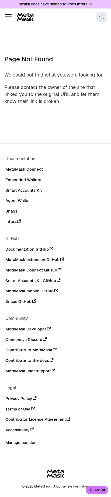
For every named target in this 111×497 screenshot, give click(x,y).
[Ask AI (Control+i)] (97, 490)
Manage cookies (20, 442)
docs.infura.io (79, 4)
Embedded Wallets (23, 179)
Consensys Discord (23, 339)
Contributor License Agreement (35, 419)
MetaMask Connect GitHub (31, 270)
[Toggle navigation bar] (8, 17)
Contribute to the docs (27, 360)
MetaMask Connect (24, 169)
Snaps (11, 211)
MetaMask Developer (25, 329)
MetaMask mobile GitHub (29, 291)
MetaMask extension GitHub (32, 259)
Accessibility (17, 430)
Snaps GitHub (18, 301)
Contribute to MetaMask (28, 349)
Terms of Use (17, 409)
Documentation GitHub (27, 249)
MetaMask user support (28, 371)
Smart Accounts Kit (23, 190)
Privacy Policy (18, 398)
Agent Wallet (17, 200)
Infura (10, 221)
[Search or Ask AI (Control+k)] (101, 17)
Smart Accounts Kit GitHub (30, 280)
